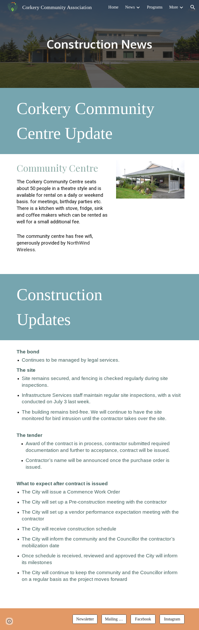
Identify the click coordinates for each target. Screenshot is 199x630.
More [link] (173, 7)
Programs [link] (154, 7)
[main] (99, 44)
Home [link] (113, 7)
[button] (193, 7)
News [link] (130, 7)
